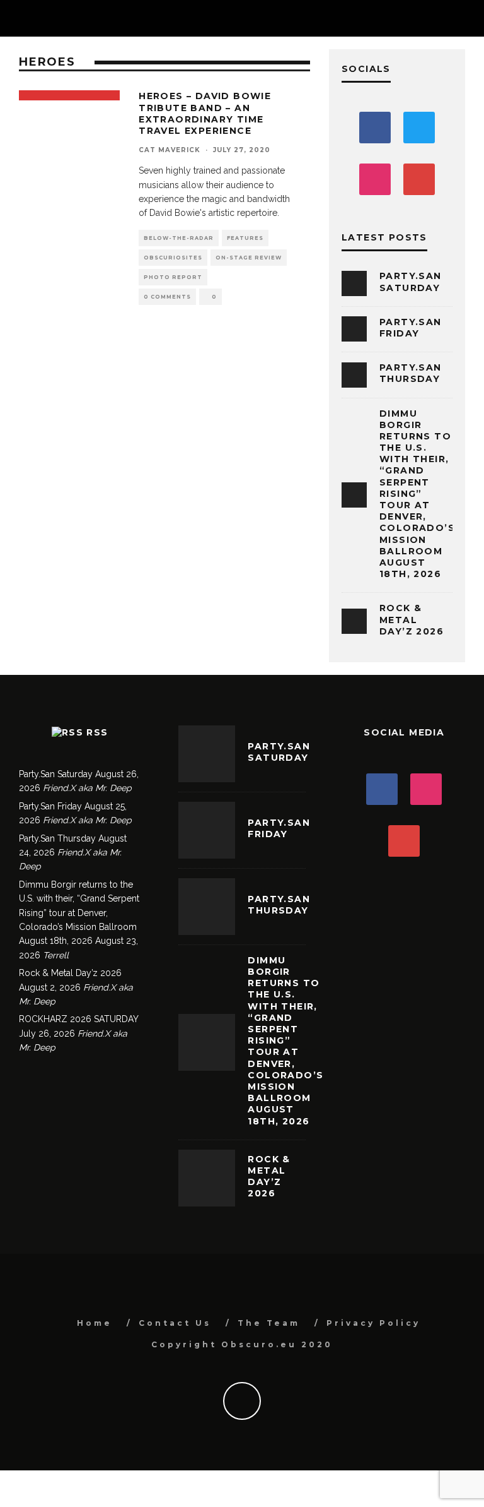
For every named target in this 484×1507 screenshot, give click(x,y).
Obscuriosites (173, 257)
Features (245, 238)
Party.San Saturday (410, 281)
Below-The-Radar (179, 238)
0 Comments (167, 297)
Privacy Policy (373, 1323)
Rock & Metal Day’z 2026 (411, 619)
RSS (97, 732)
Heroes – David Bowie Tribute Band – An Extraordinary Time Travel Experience (205, 113)
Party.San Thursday (410, 373)
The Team (269, 1323)
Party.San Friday (410, 327)
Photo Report (173, 277)
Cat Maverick (169, 150)
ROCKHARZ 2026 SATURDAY (78, 1019)
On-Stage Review (249, 257)
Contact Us (175, 1323)
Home (94, 1323)
